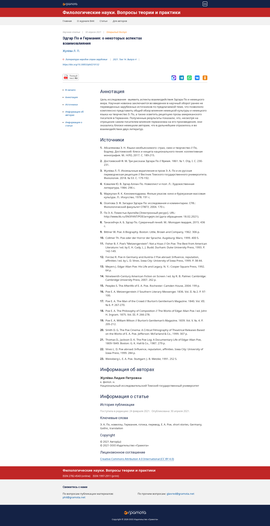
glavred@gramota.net (180, 493)
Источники (71, 104)
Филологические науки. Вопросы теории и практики (121, 12)
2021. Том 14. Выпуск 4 (124, 59)
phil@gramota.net (74, 497)
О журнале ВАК (85, 20)
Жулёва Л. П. (71, 51)
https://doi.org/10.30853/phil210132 (81, 64)
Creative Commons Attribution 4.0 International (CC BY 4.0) (137, 459)
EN (205, 3)
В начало (70, 89)
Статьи (104, 20)
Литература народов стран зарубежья (86, 59)
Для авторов (120, 20)
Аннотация (71, 97)
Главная (67, 20)
